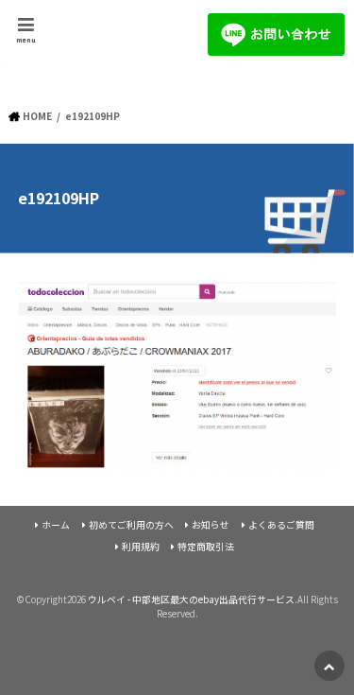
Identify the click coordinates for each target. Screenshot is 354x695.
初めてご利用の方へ (131, 524)
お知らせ (210, 524)
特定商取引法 (205, 546)
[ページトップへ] (329, 666)
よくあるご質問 (281, 524)
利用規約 (141, 546)
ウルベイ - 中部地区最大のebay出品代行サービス (191, 599)
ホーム (56, 524)
